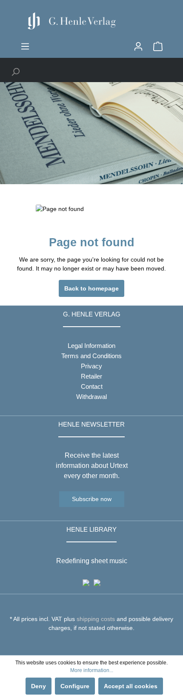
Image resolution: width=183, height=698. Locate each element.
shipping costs (96, 618)
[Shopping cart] (158, 46)
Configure (74, 686)
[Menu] (25, 46)
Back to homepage (91, 288)
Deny (38, 686)
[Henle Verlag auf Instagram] (91, 643)
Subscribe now (92, 499)
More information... (91, 670)
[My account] (138, 46)
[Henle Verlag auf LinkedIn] (98, 643)
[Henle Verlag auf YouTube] (85, 643)
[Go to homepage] (91, 20)
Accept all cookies (130, 686)
